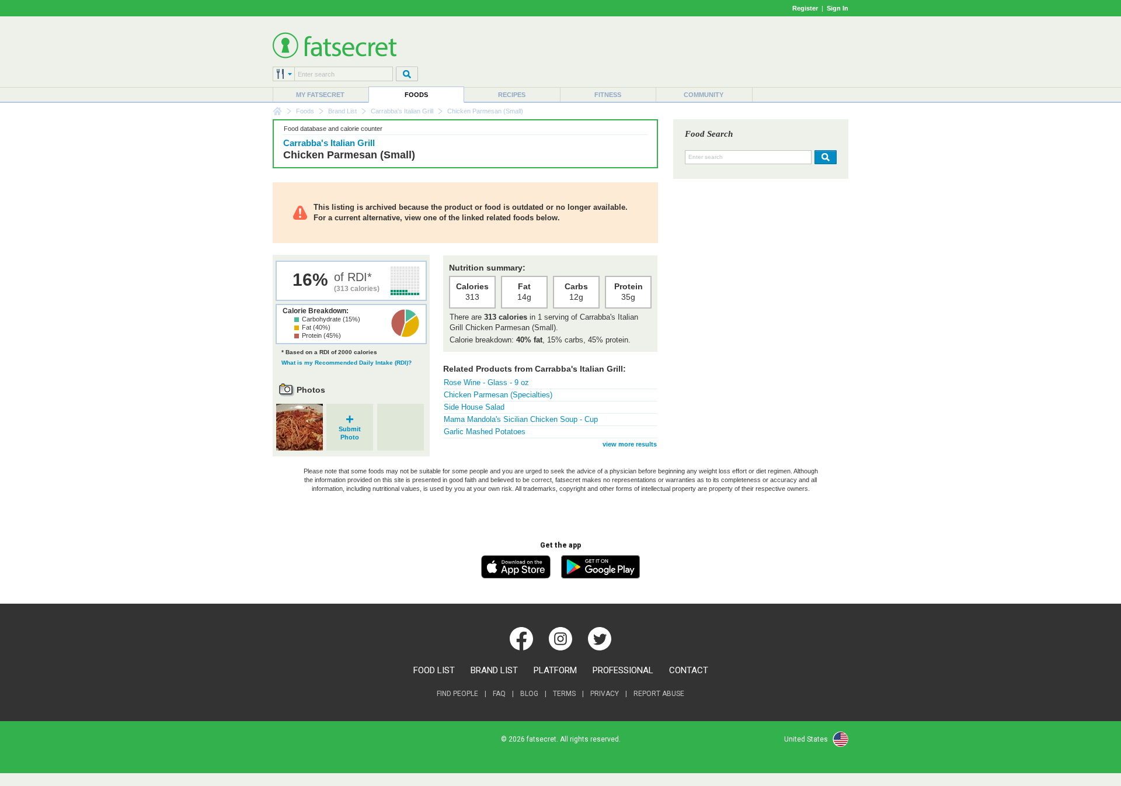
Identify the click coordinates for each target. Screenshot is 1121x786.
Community (703, 94)
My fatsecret (320, 94)
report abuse (658, 694)
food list (434, 670)
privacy (604, 694)
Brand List (342, 111)
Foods (416, 94)
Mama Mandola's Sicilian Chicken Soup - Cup (521, 419)
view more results (630, 444)
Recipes (511, 94)
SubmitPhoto (350, 429)
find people (457, 694)
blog (529, 694)
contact (688, 670)
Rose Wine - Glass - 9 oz (486, 382)
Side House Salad (474, 407)
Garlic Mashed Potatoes (484, 431)
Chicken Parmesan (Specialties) (498, 394)
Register (805, 8)
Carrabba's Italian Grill (402, 111)
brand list (494, 670)
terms (564, 694)
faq (499, 694)
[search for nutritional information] (824, 157)
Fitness (607, 94)
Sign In (837, 8)
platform (555, 670)
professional (623, 670)
